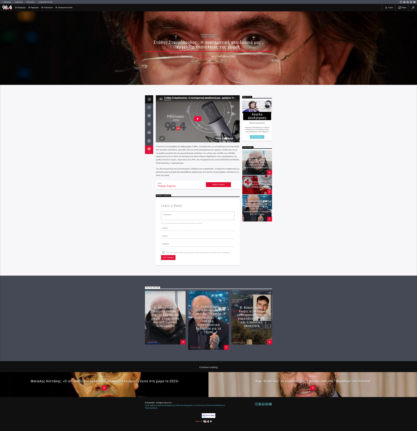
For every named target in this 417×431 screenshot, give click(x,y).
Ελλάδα (204, 37)
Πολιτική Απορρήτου (184, 405)
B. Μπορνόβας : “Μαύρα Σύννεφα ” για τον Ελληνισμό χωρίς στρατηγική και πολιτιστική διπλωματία (257, 162)
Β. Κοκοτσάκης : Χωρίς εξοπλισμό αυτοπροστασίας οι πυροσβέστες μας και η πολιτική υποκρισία (251, 316)
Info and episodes (257, 137)
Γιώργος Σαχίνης (202, 56)
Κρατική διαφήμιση (166, 405)
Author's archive (218, 184)
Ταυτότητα (199, 405)
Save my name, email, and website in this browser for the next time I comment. (198, 252)
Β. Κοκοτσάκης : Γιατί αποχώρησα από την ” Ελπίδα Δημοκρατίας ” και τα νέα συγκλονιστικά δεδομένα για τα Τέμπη (257, 208)
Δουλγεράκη (248, 177)
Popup (403, 7)
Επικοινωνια (31, 2)
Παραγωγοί (19, 2)
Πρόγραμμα (7, 2)
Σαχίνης (212, 37)
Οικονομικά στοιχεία (45, 2)
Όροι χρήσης (150, 405)
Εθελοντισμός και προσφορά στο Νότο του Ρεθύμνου (257, 184)
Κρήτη (257, 177)
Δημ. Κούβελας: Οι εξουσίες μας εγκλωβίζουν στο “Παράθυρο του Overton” (313, 381)
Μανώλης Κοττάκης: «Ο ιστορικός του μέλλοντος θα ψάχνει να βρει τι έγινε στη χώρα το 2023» (105, 381)
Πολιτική (261, 153)
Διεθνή (246, 153)
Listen (390, 7)
